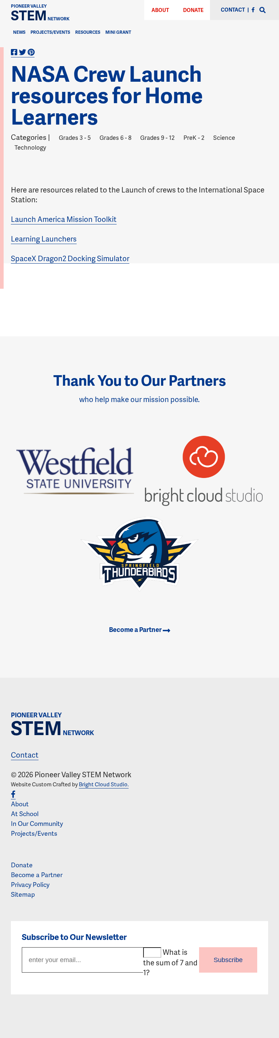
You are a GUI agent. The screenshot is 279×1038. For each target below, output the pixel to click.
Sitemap (23, 894)
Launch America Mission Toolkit (64, 219)
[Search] (262, 10)
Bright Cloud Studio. (104, 784)
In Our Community (37, 823)
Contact (25, 755)
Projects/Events (50, 32)
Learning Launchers (44, 239)
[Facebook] (253, 10)
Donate (193, 10)
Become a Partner (136, 629)
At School (25, 813)
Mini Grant (118, 32)
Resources (87, 32)
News (19, 32)
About (160, 10)
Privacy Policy (30, 884)
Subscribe (228, 960)
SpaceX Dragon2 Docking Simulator (70, 258)
